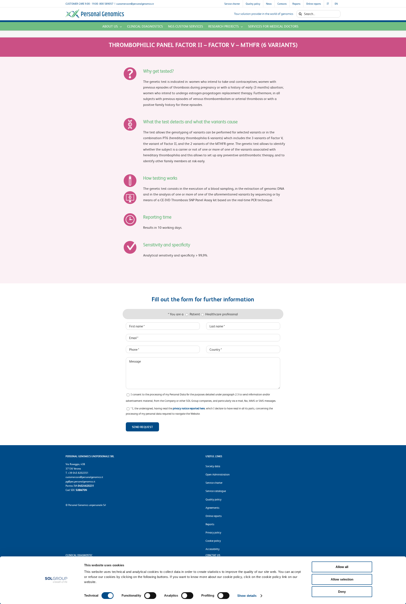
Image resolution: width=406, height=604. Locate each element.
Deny (342, 591)
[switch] (150, 595)
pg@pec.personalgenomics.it (80, 481)
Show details (246, 595)
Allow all (342, 567)
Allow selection (342, 579)
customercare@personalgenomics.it (135, 3)
